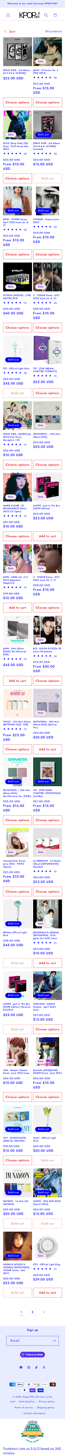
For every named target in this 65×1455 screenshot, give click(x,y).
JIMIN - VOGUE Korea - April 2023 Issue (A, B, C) (16, 222)
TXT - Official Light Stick (16, 368)
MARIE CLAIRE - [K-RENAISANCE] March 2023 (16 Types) (15, 508)
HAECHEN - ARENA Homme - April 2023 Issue (44, 1006)
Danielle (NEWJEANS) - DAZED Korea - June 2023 (47, 1072)
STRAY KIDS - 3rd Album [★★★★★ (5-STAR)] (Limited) (46, 146)
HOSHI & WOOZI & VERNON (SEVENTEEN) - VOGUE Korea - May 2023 (17, 1269)
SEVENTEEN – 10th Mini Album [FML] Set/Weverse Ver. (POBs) (17, 793)
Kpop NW (28, 1396)
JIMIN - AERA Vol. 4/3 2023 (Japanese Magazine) (15, 580)
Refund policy (27, 1401)
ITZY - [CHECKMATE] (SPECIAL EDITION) (14, 1139)
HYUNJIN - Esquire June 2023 (46, 221)
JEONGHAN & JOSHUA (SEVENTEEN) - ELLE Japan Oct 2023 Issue (46, 935)
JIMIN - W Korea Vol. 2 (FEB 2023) (45, 72)
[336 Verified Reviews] (32, 1444)
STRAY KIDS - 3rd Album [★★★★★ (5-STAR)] (16, 72)
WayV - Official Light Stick (44, 1139)
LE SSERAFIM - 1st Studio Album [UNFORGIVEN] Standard (47, 863)
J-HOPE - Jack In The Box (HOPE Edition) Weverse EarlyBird (16, 1006)
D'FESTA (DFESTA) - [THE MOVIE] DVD (17, 297)
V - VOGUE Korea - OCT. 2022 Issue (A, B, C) (46, 297)
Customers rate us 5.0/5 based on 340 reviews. (32, 1450)
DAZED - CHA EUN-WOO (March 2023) (47, 1203)
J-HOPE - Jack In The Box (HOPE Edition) (46, 507)
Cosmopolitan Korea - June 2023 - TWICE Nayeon (15, 863)
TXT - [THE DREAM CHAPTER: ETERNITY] (45, 370)
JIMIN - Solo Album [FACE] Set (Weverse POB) (15, 651)
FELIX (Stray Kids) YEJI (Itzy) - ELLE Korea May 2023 (16, 146)
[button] (8, 15)
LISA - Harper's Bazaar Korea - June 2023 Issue (16, 1072)
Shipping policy (46, 1407)
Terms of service (24, 1407)
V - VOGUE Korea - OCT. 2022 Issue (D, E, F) (46, 578)
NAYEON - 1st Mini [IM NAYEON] (15, 1203)
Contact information (35, 1413)
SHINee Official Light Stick (15, 934)
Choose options (17, 102)
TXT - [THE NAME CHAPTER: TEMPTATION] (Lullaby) (47, 793)
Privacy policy (47, 1401)
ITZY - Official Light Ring (46, 1264)
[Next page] (43, 1312)
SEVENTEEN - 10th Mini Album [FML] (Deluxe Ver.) (46, 724)
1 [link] (21, 1312)
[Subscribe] (54, 1341)
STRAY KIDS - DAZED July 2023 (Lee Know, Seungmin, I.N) (17, 437)
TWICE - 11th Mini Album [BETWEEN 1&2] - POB (17, 723)
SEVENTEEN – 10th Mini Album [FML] (46, 435)
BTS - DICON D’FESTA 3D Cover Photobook (47, 650)
